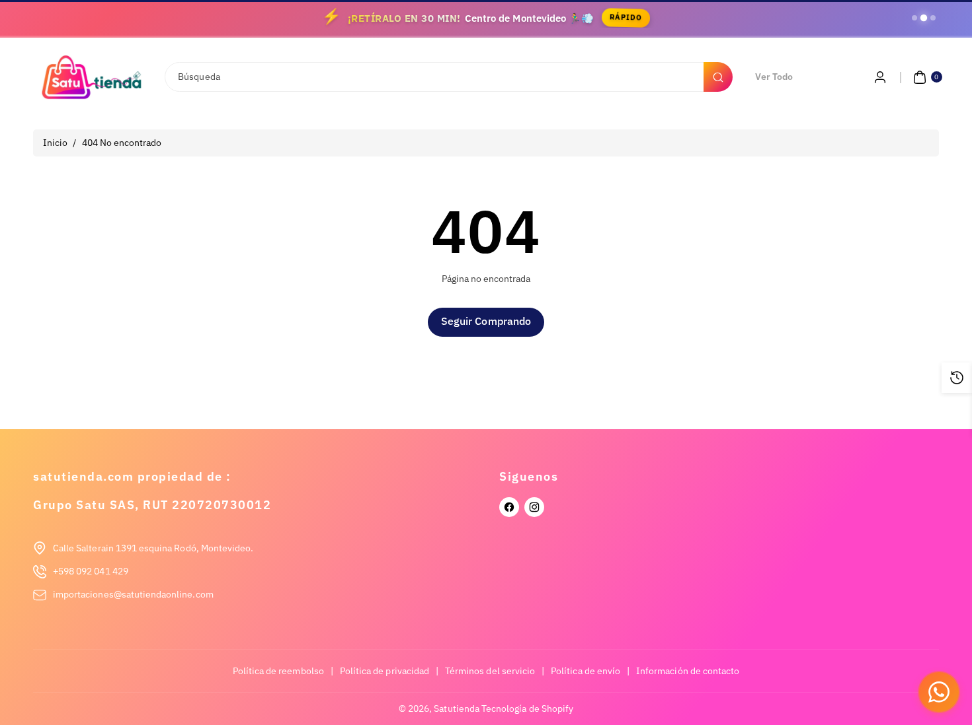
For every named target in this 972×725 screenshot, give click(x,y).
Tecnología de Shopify (527, 708)
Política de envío (585, 671)
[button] (926, 77)
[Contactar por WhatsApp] (939, 692)
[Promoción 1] (914, 17)
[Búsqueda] (718, 77)
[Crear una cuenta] (880, 77)
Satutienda (456, 708)
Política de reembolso (278, 671)
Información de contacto (687, 671)
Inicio (55, 143)
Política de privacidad (384, 671)
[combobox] (448, 77)
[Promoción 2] (923, 17)
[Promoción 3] (933, 18)
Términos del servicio (490, 671)
